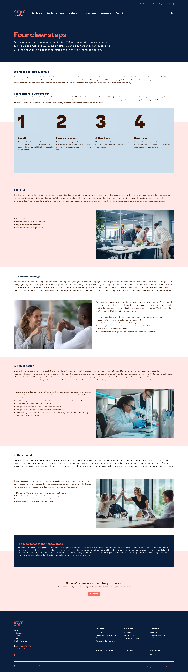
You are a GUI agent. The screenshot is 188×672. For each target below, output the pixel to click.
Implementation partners (131, 638)
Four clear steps (128, 635)
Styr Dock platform (55, 13)
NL (170, 4)
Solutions (36, 13)
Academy (104, 13)
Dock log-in (144, 4)
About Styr (121, 13)
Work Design (100, 632)
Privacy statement (152, 667)
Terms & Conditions (166, 667)
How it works (74, 13)
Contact (132, 4)
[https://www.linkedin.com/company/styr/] (14, 655)
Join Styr (153, 654)
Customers (91, 13)
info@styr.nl (20, 649)
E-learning (153, 632)
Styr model (127, 632)
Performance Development (105, 641)
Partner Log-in (158, 4)
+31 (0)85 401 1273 (23, 646)
